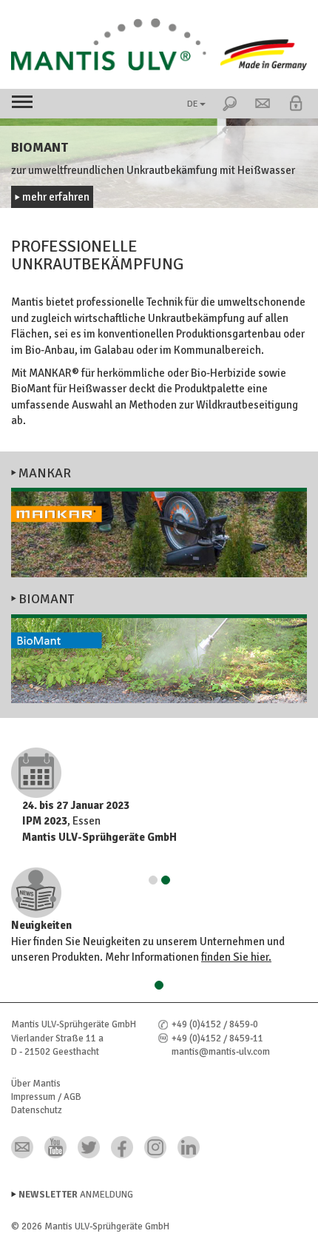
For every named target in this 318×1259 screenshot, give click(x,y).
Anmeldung (75, 1195)
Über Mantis (36, 1084)
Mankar (44, 473)
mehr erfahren (55, 197)
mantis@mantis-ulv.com (221, 1052)
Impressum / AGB (46, 1097)
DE (192, 104)
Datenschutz (36, 1110)
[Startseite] (159, 44)
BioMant (46, 599)
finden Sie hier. (236, 957)
